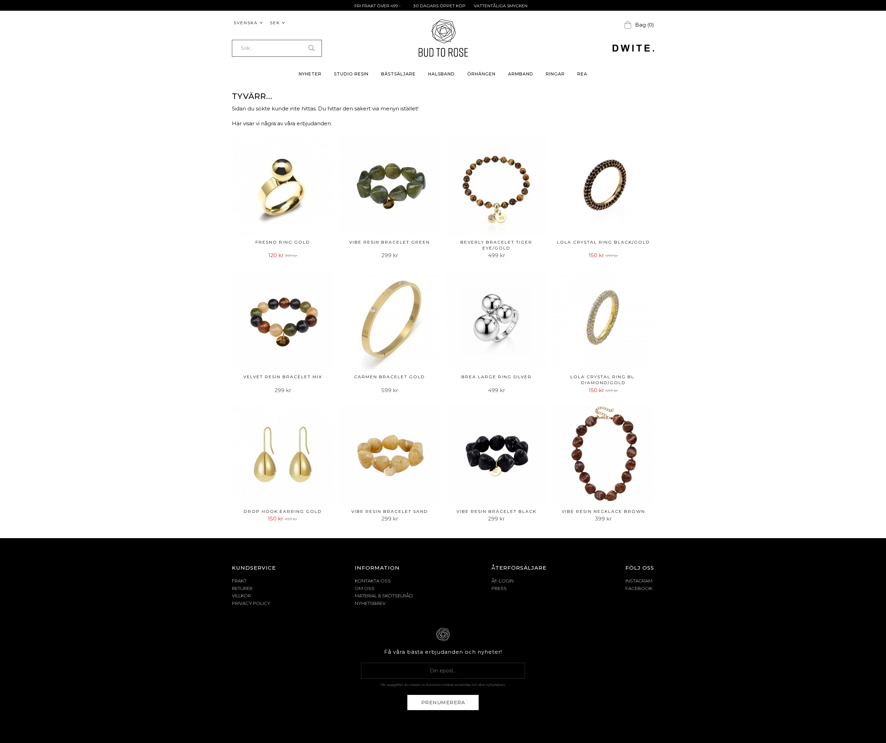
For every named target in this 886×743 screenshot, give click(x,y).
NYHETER (310, 73)
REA (582, 73)
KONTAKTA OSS (373, 580)
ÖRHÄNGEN (481, 73)
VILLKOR (241, 595)
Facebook (638, 588)
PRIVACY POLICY (251, 603)
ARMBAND (520, 73)
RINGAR (555, 73)
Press (499, 588)
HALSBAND (441, 73)
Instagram (638, 580)
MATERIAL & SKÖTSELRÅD (384, 595)
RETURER (242, 588)
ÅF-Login (502, 580)
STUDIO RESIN (351, 73)
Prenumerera (443, 702)
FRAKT (239, 580)
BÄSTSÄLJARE (398, 73)
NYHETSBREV (370, 603)
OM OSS (364, 588)
